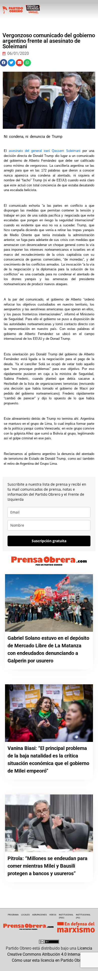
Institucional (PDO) (66, 916)
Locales (25, 915)
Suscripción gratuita (49, 540)
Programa (13, 915)
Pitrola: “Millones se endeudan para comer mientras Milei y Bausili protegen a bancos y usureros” (47, 865)
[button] (3, 62)
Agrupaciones (39, 915)
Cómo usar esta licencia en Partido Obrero (49, 960)
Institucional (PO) (83, 916)
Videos (52, 915)
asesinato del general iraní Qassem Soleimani (44, 151)
